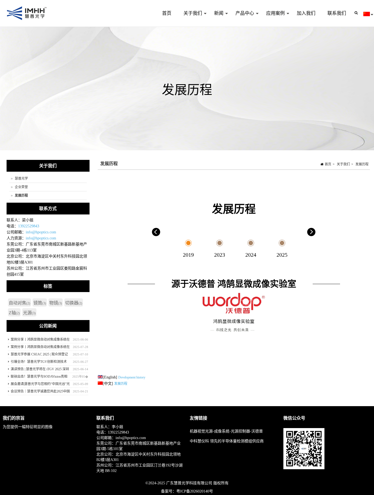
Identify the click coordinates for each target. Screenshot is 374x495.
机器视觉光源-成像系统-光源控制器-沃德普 (226, 431)
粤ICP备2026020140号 (194, 491)
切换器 (73, 303)
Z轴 (14, 312)
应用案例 (272, 19)
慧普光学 (21, 178)
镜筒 (39, 303)
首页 (166, 13)
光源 (29, 312)
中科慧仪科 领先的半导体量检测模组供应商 (227, 441)
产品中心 (241, 19)
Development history (131, 377)
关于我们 (189, 19)
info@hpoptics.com (41, 232)
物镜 (55, 303)
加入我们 (306, 13)
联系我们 (336, 13)
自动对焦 (19, 303)
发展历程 (362, 164)
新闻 (215, 19)
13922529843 (28, 226)
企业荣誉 (21, 187)
